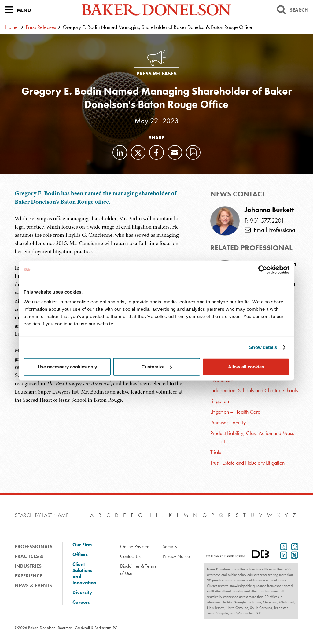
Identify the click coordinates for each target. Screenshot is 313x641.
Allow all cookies (246, 366)
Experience (28, 576)
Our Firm (82, 545)
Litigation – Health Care (235, 411)
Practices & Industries (29, 561)
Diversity (82, 592)
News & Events (33, 585)
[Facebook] (156, 152)
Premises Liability (228, 422)
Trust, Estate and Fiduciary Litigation (247, 462)
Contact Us (130, 556)
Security (170, 546)
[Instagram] (293, 546)
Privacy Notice (176, 556)
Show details (263, 347)
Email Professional (273, 230)
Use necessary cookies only (67, 366)
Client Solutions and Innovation (84, 573)
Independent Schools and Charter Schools (254, 390)
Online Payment (135, 546)
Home (11, 27)
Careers (81, 602)
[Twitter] (138, 152)
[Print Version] (193, 152)
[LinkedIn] (119, 152)
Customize (153, 366)
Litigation (219, 401)
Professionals (33, 546)
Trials (215, 452)
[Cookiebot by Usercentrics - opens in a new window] (262, 269)
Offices (80, 554)
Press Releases (41, 27)
